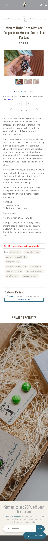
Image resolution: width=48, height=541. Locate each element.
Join (40, 529)
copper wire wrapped (32, 252)
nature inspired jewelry (14, 271)
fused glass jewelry (12, 262)
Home (24, 17)
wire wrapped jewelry (30, 276)
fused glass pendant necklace (16, 266)
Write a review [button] (24, 299)
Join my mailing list (12, 516)
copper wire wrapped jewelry (16, 257)
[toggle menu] (3, 5)
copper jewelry (15, 252)
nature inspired (35, 266)
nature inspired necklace (34, 271)
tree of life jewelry (12, 276)
